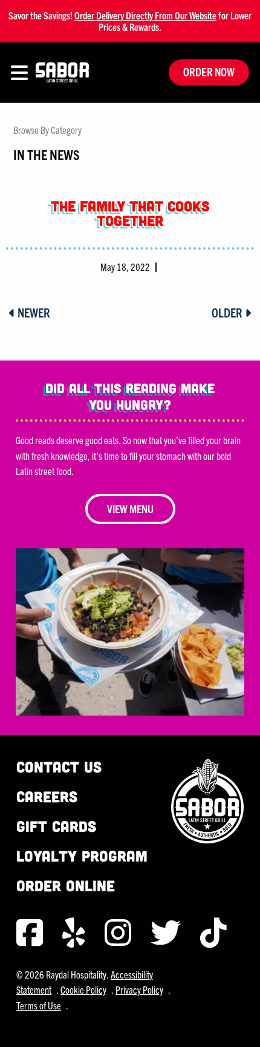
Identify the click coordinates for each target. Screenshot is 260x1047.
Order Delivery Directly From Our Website (145, 15)
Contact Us (59, 766)
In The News (46, 153)
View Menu (130, 509)
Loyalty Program (82, 855)
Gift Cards (56, 826)
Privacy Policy (139, 989)
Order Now (209, 72)
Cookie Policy (83, 989)
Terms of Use (38, 1005)
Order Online (65, 885)
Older (228, 312)
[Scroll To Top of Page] (238, 1025)
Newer (32, 312)
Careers (46, 796)
